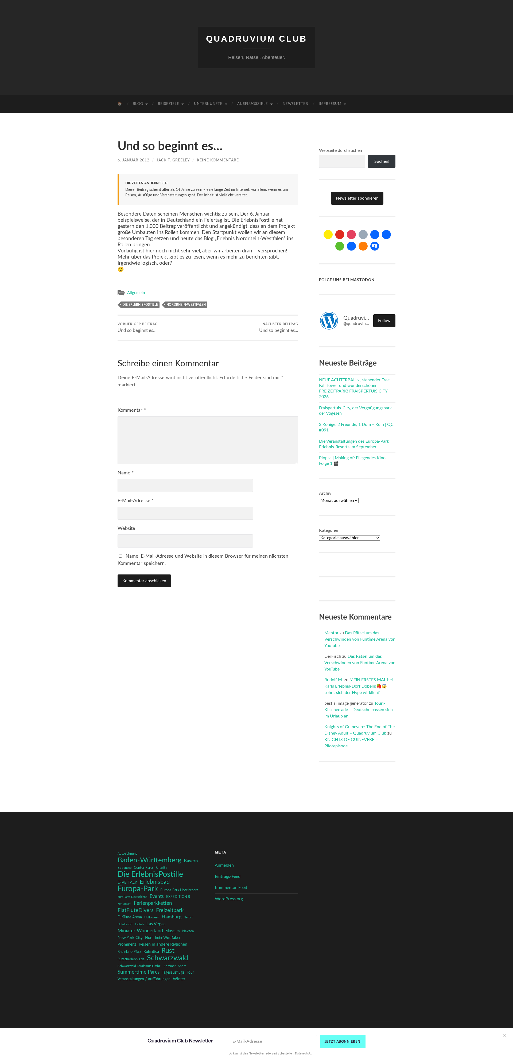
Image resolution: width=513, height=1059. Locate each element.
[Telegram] (386, 234)
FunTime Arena (130, 917)
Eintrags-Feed (227, 876)
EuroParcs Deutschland (132, 896)
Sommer (170, 965)
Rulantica (151, 952)
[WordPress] (363, 246)
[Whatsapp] (340, 246)
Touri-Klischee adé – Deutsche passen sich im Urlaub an (358, 709)
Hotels (139, 924)
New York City (130, 938)
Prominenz (127, 944)
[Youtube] (340, 234)
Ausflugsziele (252, 104)
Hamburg (171, 917)
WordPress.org (229, 899)
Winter (179, 979)
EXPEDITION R (178, 896)
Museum (172, 931)
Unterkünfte (208, 104)
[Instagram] (351, 234)
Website (126, 528)
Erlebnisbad (155, 882)
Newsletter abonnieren (357, 198)
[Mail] (328, 234)
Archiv (325, 493)
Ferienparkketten (153, 903)
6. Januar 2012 (133, 160)
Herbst (188, 917)
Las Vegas (155, 924)
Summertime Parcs (139, 972)
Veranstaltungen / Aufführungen (144, 979)
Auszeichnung (127, 853)
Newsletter (295, 104)
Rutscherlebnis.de (131, 959)
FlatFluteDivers (136, 910)
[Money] (375, 246)
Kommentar (132, 410)
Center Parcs (144, 868)
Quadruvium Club (256, 38)
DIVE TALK (127, 882)
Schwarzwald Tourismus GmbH (139, 965)
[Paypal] (351, 246)
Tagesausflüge (173, 972)
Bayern (191, 861)
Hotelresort (125, 924)
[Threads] (363, 234)
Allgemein (136, 293)
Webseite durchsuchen (340, 150)
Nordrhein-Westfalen (186, 304)
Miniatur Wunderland (140, 931)
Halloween (151, 917)
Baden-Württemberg (149, 860)
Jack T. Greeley (173, 160)
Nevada (188, 931)
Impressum (330, 104)
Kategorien (329, 530)
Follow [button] (384, 321)
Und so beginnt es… (138, 328)
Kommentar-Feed (231, 888)
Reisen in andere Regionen (163, 944)
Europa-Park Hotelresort (179, 890)
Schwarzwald (167, 958)
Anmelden (224, 865)
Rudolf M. (333, 680)
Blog (138, 104)
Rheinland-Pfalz (129, 951)
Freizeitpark (170, 910)
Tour (190, 972)
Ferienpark (124, 903)
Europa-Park (138, 889)
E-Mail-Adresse (136, 500)
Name (126, 473)
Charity (161, 868)
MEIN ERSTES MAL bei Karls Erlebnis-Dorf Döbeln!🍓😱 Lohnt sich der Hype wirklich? (358, 686)
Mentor (331, 633)
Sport (182, 965)
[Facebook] (375, 234)
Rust (167, 951)
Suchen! (381, 161)
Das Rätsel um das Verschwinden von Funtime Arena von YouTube (359, 639)
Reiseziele (168, 104)
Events (157, 896)
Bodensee (124, 867)
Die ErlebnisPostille (140, 304)
